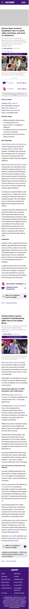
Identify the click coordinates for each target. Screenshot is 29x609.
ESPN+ (9, 103)
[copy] (11, 51)
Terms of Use (5, 585)
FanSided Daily (18, 579)
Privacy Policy (18, 582)
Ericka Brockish (7, 48)
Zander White (7, 334)
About (3, 573)
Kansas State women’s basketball (14, 362)
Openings (4, 576)
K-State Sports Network (13, 110)
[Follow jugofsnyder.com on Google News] (25, 296)
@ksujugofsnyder (13, 540)
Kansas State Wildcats (11, 303)
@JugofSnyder (19, 538)
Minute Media (9, 597)
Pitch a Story (5, 582)
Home (3, 303)
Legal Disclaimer (6, 588)
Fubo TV (15, 103)
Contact (16, 576)
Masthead (17, 573)
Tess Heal (5, 476)
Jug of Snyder (12, 536)
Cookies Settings (19, 593)
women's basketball (11, 561)
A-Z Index (4, 593)
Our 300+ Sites (5, 579)
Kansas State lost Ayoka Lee (14, 164)
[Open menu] (2, 2)
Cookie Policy (18, 585)
